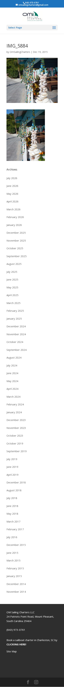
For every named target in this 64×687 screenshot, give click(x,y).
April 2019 (12, 474)
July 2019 (11, 459)
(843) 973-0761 (15, 629)
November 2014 (16, 591)
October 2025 (14, 248)
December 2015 (16, 545)
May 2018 (12, 513)
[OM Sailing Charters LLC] (32, 15)
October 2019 (14, 443)
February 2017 (15, 529)
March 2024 (13, 396)
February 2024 (15, 404)
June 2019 (12, 466)
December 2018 (16, 482)
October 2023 (14, 435)
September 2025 (16, 256)
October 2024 (14, 342)
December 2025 (16, 232)
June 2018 (12, 506)
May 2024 (12, 381)
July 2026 (11, 178)
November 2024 (16, 334)
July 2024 (11, 365)
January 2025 (14, 318)
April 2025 (12, 295)
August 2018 (14, 490)
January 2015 (14, 576)
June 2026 (12, 185)
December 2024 (16, 326)
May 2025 (12, 287)
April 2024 (12, 388)
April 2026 (12, 201)
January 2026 (14, 225)
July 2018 (11, 498)
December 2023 (16, 420)
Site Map (11, 651)
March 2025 (13, 303)
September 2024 (16, 349)
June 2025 (12, 279)
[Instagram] (36, 682)
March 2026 (13, 209)
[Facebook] (28, 682)
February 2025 (15, 310)
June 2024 (12, 373)
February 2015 (15, 568)
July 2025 (11, 271)
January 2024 (14, 412)
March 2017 (13, 521)
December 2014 (16, 584)
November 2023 (16, 428)
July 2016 (11, 537)
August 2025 (14, 264)
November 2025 (16, 240)
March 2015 (13, 560)
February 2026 (15, 217)
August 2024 (14, 357)
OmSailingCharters (20, 52)
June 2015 (12, 552)
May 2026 (12, 193)
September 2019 (16, 451)
